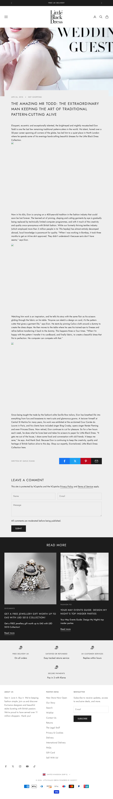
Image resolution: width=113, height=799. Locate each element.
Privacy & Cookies (54, 732)
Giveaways (9, 608)
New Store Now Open (56, 697)
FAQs (48, 747)
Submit (18, 528)
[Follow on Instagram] (20, 766)
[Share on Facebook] (64, 461)
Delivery (50, 737)
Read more (9, 632)
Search (49, 707)
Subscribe (82, 718)
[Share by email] (96, 461)
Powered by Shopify (68, 780)
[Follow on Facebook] (5, 766)
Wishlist (49, 712)
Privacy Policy (66, 486)
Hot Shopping (35, 97)
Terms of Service (85, 486)
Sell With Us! (52, 757)
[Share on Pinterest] (86, 461)
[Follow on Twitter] (13, 766)
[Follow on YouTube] (27, 766)
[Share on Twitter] (75, 461)
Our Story (50, 702)
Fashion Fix (66, 604)
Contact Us (51, 717)
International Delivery (56, 742)
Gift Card (50, 752)
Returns (49, 722)
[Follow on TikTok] (34, 766)
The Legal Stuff (53, 727)
